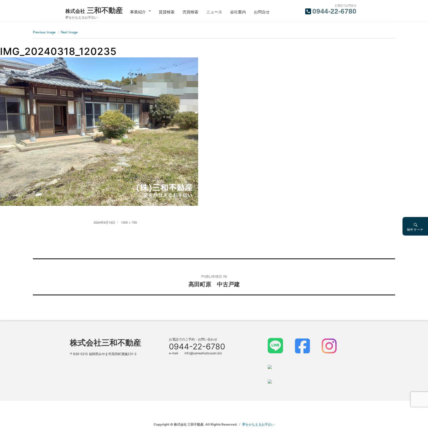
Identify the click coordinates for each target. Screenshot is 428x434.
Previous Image (44, 32)
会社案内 (238, 12)
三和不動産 (94, 10)
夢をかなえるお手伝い (258, 424)
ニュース (214, 12)
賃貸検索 (167, 12)
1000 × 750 (129, 222)
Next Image (69, 32)
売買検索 (190, 12)
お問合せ (262, 12)
